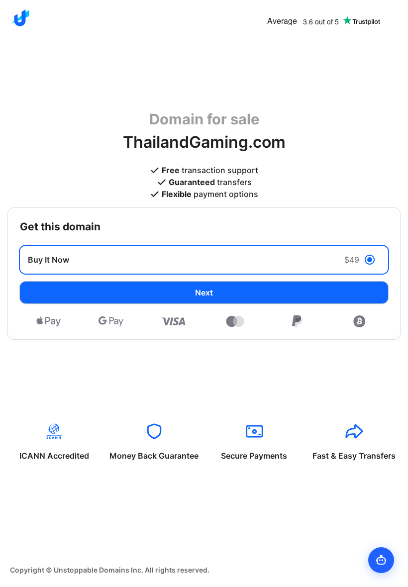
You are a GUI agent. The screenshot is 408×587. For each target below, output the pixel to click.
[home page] (20, 18)
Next (204, 292)
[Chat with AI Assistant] (381, 560)
